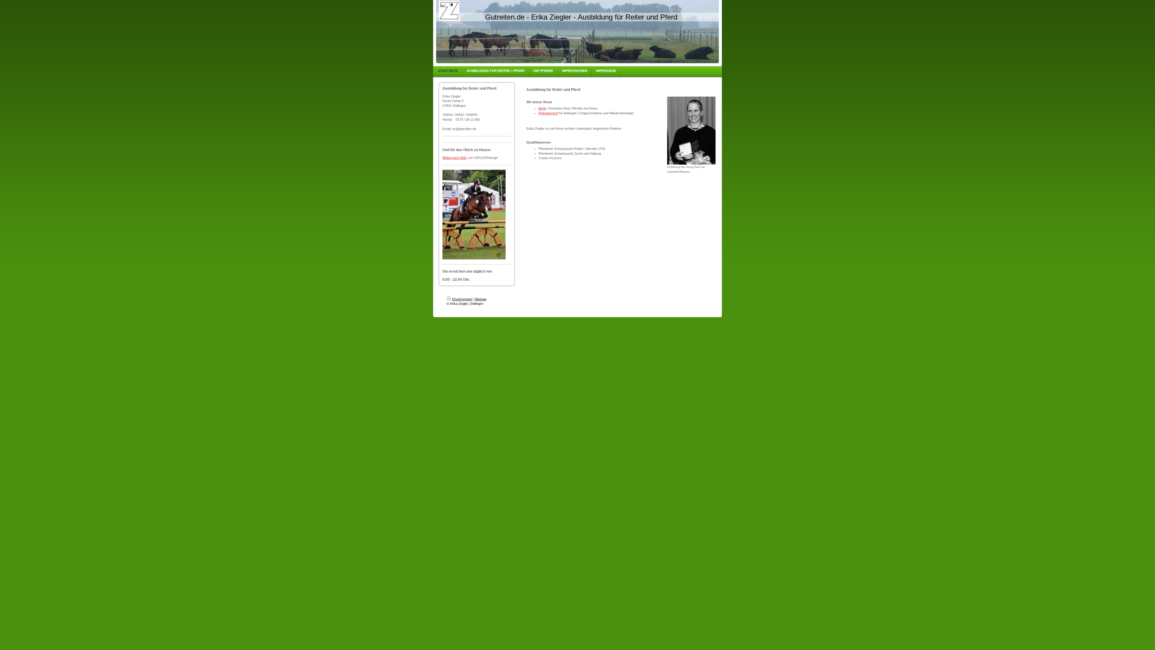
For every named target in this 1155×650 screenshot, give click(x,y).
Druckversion (462, 299)
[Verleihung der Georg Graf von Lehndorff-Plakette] (691, 131)
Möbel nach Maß (454, 157)
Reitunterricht (548, 113)
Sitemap (480, 299)
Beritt (542, 108)
